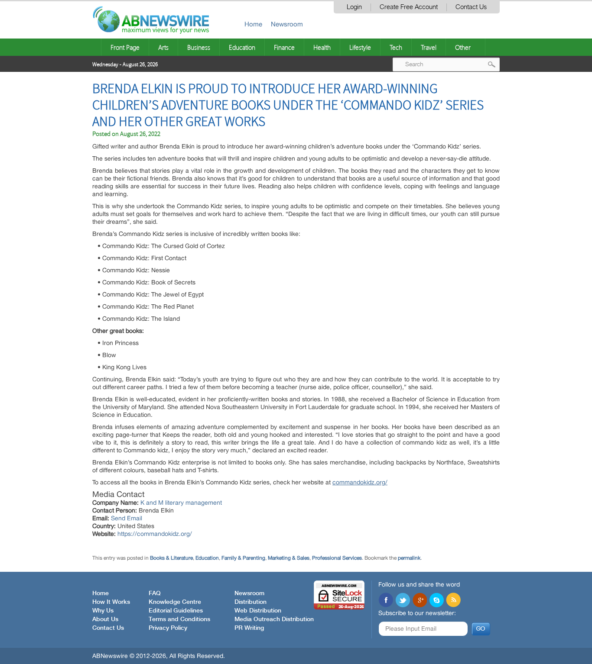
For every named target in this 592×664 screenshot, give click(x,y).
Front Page (125, 47)
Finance (284, 47)
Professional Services (337, 558)
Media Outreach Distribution (274, 619)
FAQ (155, 593)
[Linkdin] (419, 601)
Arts (163, 47)
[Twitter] (402, 601)
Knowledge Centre (175, 602)
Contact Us (471, 7)
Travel (428, 47)
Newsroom (287, 24)
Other (463, 47)
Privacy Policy (168, 628)
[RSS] (453, 601)
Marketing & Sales (288, 558)
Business (198, 47)
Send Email (126, 518)
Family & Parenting (243, 558)
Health (322, 47)
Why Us (103, 611)
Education (242, 47)
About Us (105, 619)
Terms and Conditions (179, 619)
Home (253, 24)
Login (354, 7)
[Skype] (436, 601)
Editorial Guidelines (176, 611)
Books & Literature (171, 558)
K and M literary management (181, 502)
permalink (409, 558)
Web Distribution (257, 611)
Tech (396, 47)
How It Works (111, 602)
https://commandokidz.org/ (154, 533)
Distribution (250, 602)
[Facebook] (385, 601)
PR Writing (249, 628)
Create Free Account (409, 7)
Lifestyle (360, 47)
